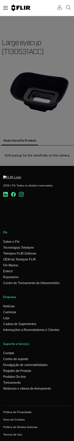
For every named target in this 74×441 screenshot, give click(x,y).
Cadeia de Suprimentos (19, 324)
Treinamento (12, 382)
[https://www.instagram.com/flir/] (21, 194)
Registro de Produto (17, 370)
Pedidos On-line (14, 376)
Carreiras (9, 312)
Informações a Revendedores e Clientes (31, 330)
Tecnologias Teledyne (18, 247)
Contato (8, 353)
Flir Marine (10, 265)
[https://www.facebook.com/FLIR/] (13, 194)
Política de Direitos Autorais (20, 427)
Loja (6, 318)
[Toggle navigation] (5, 8)
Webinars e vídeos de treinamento (27, 388)
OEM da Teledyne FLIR (19, 259)
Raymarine (11, 277)
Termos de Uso (12, 434)
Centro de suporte (15, 359)
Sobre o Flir (11, 241)
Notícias (9, 306)
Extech (8, 271)
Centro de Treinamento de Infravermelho (31, 283)
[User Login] (57, 8)
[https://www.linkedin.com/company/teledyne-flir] (5, 194)
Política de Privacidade (17, 412)
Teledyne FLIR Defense (19, 253)
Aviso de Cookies (14, 419)
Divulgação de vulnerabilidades (25, 365)
